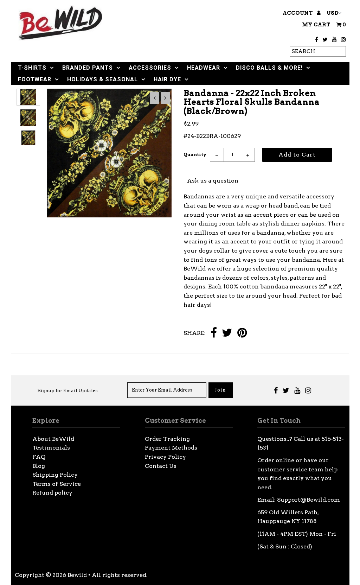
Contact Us (160, 466)
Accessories (150, 67)
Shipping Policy (55, 474)
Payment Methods (171, 447)
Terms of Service (56, 484)
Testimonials (51, 447)
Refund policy (52, 492)
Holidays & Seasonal (102, 79)
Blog (38, 466)
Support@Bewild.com (308, 499)
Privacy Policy (165, 456)
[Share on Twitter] (227, 333)
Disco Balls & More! (269, 67)
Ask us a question (212, 180)
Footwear (34, 79)
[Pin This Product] (242, 333)
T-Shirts (32, 67)
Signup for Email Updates (68, 390)
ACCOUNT (298, 13)
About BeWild (53, 438)
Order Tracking (167, 438)
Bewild (77, 575)
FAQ (38, 456)
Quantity (195, 154)
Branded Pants (87, 67)
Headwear (203, 67)
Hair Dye (167, 79)
